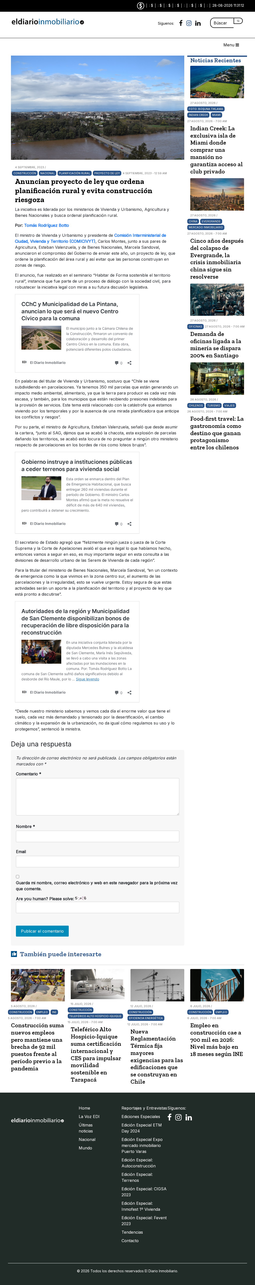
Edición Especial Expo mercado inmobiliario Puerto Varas (142, 1145)
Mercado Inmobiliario (206, 227)
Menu (229, 44)
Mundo (85, 1147)
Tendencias (132, 1232)
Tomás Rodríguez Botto (47, 225)
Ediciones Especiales (141, 1116)
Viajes (229, 405)
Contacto (130, 1240)
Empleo (42, 1012)
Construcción (24, 173)
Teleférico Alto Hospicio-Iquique (95, 1016)
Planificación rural (74, 173)
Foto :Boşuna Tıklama (206, 109)
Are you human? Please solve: (45, 898)
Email (21, 851)
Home (84, 1108)
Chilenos (196, 405)
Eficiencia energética (146, 1018)
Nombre (25, 826)
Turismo (213, 405)
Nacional (47, 173)
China (193, 221)
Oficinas (195, 326)
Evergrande (211, 221)
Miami (216, 115)
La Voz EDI (89, 1116)
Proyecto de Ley (107, 173)
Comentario (28, 773)
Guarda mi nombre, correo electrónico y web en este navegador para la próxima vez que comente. (97, 885)
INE (54, 1012)
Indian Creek (198, 115)
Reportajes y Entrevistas (144, 1108)
